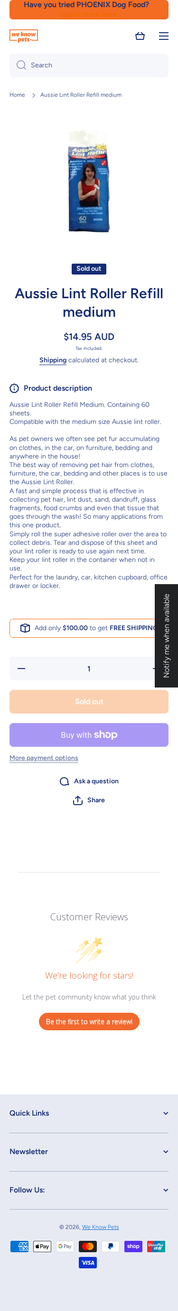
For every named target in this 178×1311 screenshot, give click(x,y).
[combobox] (89, 65)
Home (17, 95)
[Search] (17, 65)
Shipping (52, 360)
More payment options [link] (43, 758)
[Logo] (23, 36)
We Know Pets (100, 1227)
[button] (140, 36)
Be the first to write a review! (89, 1021)
